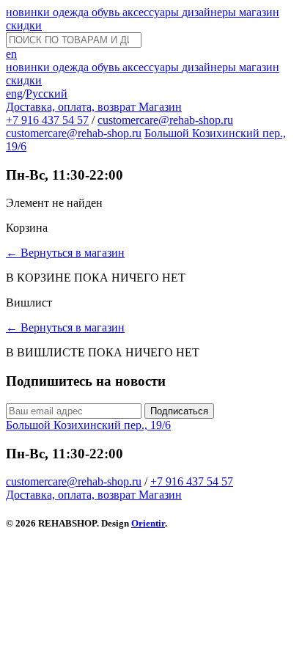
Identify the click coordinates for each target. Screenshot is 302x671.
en (11, 54)
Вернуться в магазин (65, 252)
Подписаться (179, 411)
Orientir (148, 523)
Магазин (160, 106)
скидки (24, 25)
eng (14, 93)
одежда (72, 12)
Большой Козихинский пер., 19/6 (88, 425)
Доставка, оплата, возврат (72, 106)
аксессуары (152, 12)
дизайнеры (210, 12)
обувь (107, 12)
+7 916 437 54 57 (47, 120)
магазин (259, 12)
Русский (46, 93)
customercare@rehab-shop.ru (165, 120)
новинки (29, 12)
